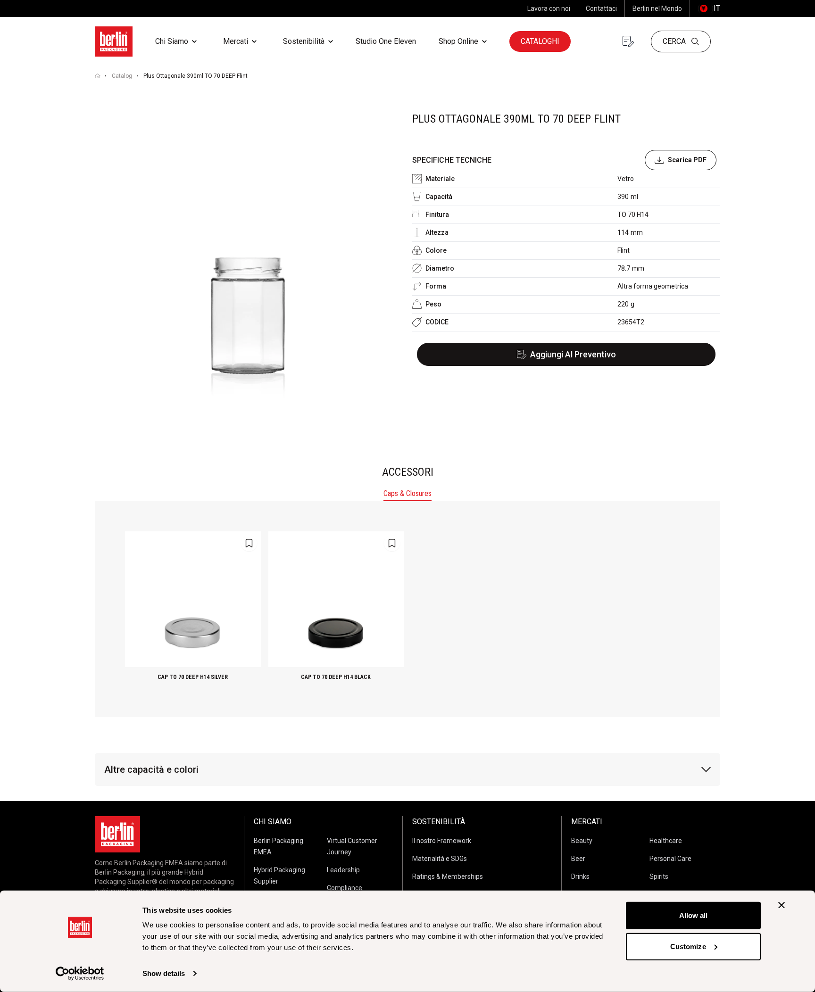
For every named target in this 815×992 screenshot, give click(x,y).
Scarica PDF (687, 160)
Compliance (344, 888)
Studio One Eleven (386, 41)
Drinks (580, 876)
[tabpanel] (407, 609)
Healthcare (665, 840)
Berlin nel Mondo (657, 8)
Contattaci (601, 8)
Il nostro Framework (441, 840)
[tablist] (407, 494)
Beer (578, 858)
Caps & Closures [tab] (407, 493)
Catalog (122, 76)
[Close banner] (781, 905)
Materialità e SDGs (439, 858)
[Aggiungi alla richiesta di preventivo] (249, 543)
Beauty (581, 840)
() (709, 8)
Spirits (658, 876)
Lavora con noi (548, 8)
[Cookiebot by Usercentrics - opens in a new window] (80, 974)
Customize (688, 946)
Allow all (693, 915)
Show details (163, 973)
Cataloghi (540, 41)
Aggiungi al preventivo (573, 354)
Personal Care (670, 858)
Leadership (343, 870)
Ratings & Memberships (447, 876)
